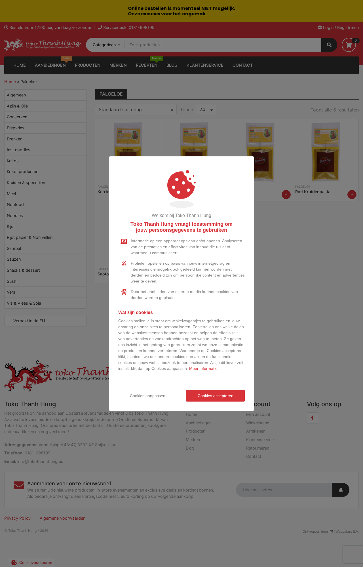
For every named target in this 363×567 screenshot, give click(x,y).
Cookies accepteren (215, 395)
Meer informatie (203, 368)
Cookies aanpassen (147, 395)
